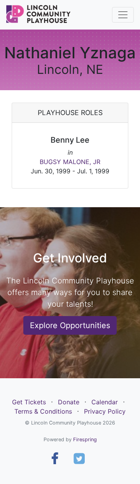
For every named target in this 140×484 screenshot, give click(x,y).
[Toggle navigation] (123, 15)
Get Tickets (29, 402)
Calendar (104, 402)
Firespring (85, 439)
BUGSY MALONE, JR (70, 162)
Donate (68, 402)
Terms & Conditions (43, 411)
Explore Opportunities (70, 325)
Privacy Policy (105, 411)
